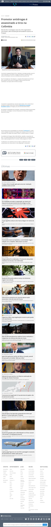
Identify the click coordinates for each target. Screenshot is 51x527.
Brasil (21, 471)
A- (5, 40)
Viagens (11, 494)
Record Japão (42, 489)
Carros (22, 474)
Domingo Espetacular (32, 494)
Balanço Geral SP (31, 480)
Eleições (16, 1)
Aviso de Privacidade (38, 524)
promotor (21, 159)
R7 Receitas (11, 491)
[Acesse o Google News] (32, 36)
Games (11, 483)
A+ (4, 40)
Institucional (44, 466)
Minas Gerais (23, 494)
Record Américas (43, 483)
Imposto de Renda (23, 490)
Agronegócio (23, 469)
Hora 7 (22, 488)
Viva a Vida (11, 498)
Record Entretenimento (44, 485)
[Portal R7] (3, 1)
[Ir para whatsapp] (46, 519)
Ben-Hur (30, 482)
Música (11, 487)
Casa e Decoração (13, 472)
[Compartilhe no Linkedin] (29, 36)
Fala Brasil (30, 498)
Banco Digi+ (42, 469)
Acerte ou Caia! (31, 469)
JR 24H (28, 1)
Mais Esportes (5, 480)
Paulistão (4, 482)
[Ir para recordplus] (39, 519)
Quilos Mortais (31, 505)
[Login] (49, 1)
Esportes (24, 1)
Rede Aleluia (42, 493)
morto (29, 159)
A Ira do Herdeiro (31, 471)
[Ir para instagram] (46, 1)
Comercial (41, 472)
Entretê (20, 1)
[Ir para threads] (36, 519)
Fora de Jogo (5, 474)
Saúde (22, 503)
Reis (29, 507)
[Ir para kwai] (34, 519)
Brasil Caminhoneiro (32, 485)
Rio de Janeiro (23, 499)
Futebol (4, 476)
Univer (41, 498)
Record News (35, 1)
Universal (41, 500)
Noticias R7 (2, 15)
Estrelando (11, 478)
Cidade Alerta (31, 491)
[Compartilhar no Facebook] (27, 36)
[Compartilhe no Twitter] (25, 36)
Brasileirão (5, 471)
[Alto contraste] (2, 40)
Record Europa (42, 487)
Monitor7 (22, 495)
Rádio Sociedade (42, 482)
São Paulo (22, 501)
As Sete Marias (31, 474)
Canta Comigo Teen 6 (32, 487)
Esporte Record (31, 496)
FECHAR (44, 524)
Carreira (41, 471)
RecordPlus (42, 478)
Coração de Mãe (31, 493)
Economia (22, 483)
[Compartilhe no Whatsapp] (31, 36)
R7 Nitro (11, 489)
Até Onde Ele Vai (31, 476)
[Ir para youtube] (49, 519)
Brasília (12, 1)
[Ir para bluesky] (26, 519)
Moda (11, 485)
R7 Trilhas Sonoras (43, 480)
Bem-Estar (11, 471)
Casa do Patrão (31, 489)
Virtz (10, 496)
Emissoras (41, 474)
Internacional (7, 15)
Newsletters (42, 476)
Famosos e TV (12, 480)
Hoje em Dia (31, 500)
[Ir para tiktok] (41, 519)
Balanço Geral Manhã (32, 478)
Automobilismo (5, 469)
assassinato (33, 159)
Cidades (22, 476)
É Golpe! (22, 486)
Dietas (11, 476)
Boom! (30, 483)
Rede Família (42, 494)
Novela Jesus (31, 504)
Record (31, 1)
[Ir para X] (45, 1)
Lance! (4, 478)
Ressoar (41, 496)
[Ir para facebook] (43, 1)
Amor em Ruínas (31, 472)
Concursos (22, 478)
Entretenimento (14, 466)
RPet (10, 493)
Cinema (11, 474)
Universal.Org (42, 502)
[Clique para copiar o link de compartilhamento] (34, 36)
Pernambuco (23, 497)
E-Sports (4, 472)
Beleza (11, 469)
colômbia (25, 159)
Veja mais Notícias (18, 459)
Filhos (11, 482)
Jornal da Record (31, 502)
